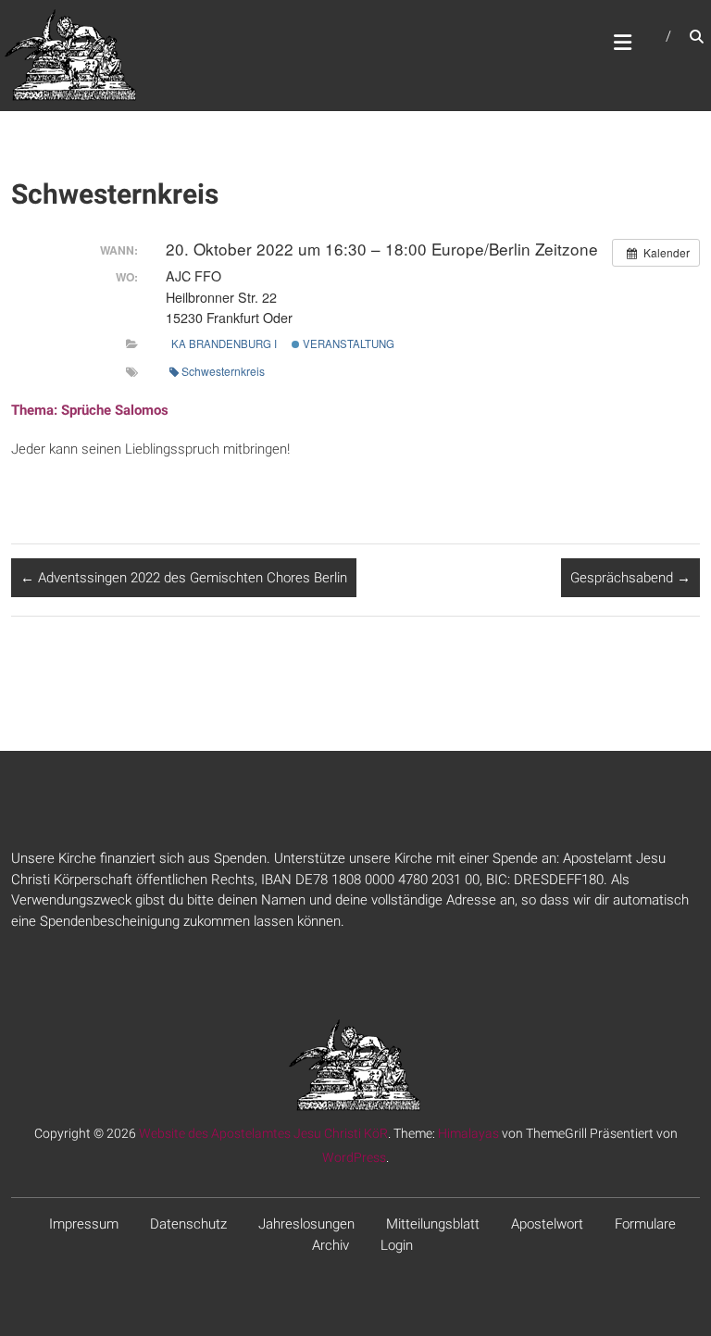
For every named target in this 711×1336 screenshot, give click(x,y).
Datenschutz (188, 1224)
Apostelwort (547, 1224)
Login (396, 1245)
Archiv (330, 1245)
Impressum (83, 1224)
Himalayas (468, 1133)
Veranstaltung (347, 343)
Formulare (645, 1224)
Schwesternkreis (223, 371)
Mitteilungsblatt (433, 1224)
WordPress (354, 1157)
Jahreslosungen (306, 1224)
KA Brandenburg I (224, 343)
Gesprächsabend (630, 577)
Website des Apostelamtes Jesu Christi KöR (263, 1133)
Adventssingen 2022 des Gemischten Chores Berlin (183, 577)
